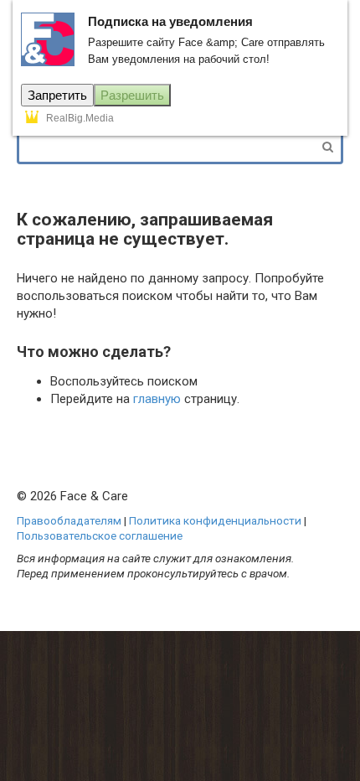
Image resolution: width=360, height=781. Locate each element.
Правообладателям (69, 520)
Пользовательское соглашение (100, 535)
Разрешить (132, 95)
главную (157, 398)
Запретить (57, 95)
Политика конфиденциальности (215, 520)
